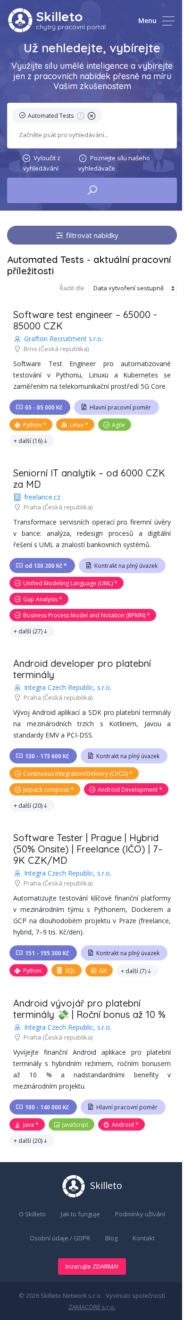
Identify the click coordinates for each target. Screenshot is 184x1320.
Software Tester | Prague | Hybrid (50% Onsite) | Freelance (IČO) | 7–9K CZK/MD (88, 849)
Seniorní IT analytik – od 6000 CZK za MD (89, 478)
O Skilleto (32, 1214)
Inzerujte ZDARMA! (92, 1266)
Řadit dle (71, 288)
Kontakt (144, 1238)
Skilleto (59, 16)
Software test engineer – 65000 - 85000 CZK (85, 320)
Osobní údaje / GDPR (60, 1238)
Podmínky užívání (140, 1214)
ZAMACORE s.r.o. (92, 1307)
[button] (59, 117)
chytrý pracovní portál (71, 27)
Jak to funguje (80, 1214)
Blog (111, 1238)
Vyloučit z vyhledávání (41, 163)
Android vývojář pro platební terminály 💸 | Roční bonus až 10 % (89, 1008)
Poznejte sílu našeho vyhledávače (114, 163)
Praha (32, 507)
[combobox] (92, 135)
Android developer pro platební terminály (82, 668)
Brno (30, 348)
